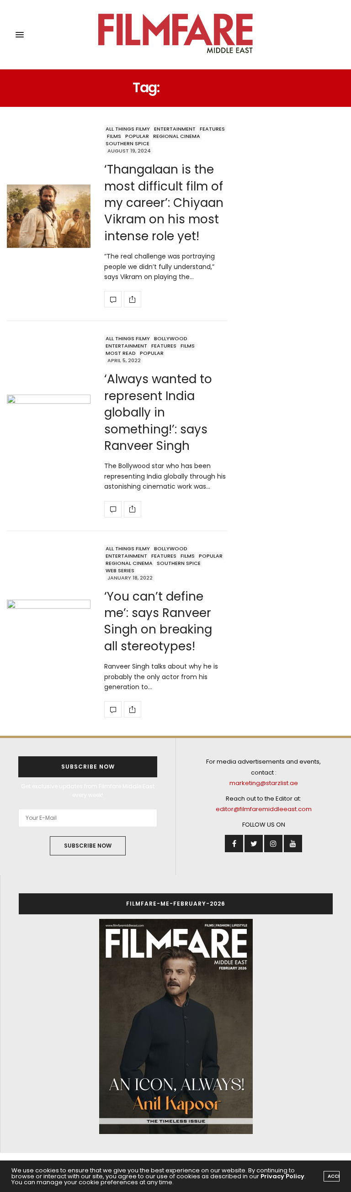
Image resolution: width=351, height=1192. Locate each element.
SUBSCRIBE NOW (88, 845)
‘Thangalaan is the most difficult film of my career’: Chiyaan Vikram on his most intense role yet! (163, 202)
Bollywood (170, 338)
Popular (137, 136)
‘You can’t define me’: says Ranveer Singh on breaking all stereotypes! (158, 621)
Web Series (120, 570)
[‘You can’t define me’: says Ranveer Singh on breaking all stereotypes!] (48, 631)
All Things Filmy (128, 128)
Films (114, 136)
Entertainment (175, 128)
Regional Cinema (176, 136)
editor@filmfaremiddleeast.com (264, 809)
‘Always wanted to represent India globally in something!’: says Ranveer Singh (158, 412)
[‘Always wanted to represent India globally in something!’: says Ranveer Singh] (48, 426)
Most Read (121, 353)
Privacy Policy (282, 1176)
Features (212, 128)
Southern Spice (127, 143)
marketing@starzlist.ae (263, 783)
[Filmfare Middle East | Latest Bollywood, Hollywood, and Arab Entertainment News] (175, 34)
